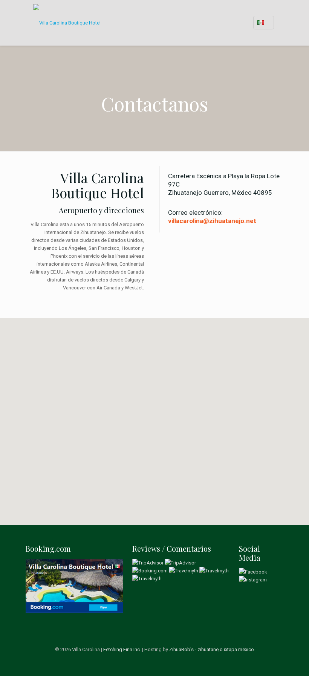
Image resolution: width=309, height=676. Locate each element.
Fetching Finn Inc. (122, 649)
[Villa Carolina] (67, 22)
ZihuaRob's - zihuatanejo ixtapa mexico (211, 649)
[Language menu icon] (263, 22)
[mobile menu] (231, 22)
